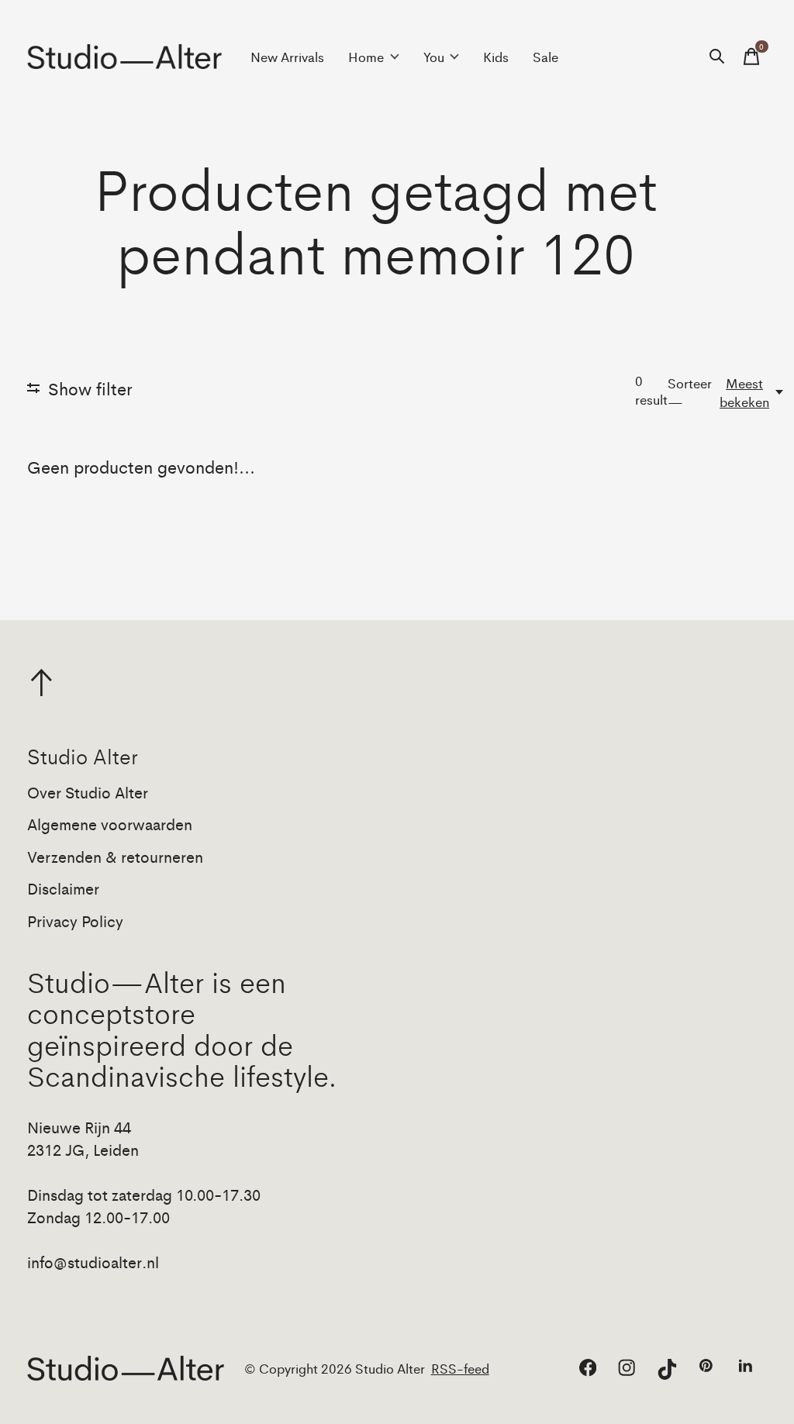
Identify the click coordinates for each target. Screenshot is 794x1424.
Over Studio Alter (87, 792)
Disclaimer (63, 888)
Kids (496, 56)
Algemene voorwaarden (109, 823)
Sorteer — (690, 392)
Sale (545, 56)
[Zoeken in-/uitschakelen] (717, 56)
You (433, 56)
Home (366, 56)
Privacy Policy (75, 920)
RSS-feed (460, 1368)
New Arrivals (287, 56)
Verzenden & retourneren (115, 856)
